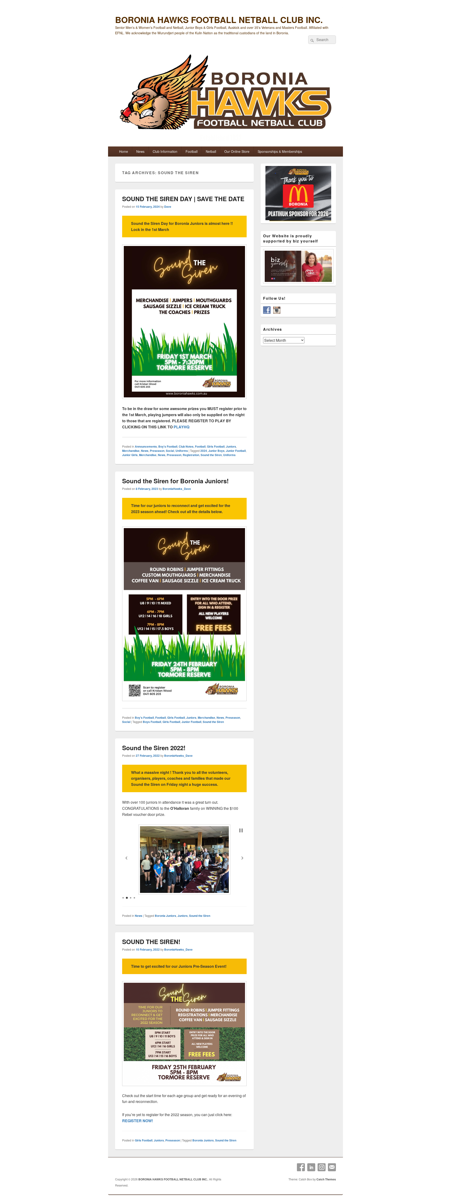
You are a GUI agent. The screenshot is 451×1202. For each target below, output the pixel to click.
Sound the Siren (211, 455)
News (140, 151)
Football (192, 151)
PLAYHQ (181, 427)
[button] (126, 857)
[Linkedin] (311, 1167)
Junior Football (236, 451)
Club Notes (186, 446)
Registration (191, 455)
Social (170, 451)
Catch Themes (326, 1179)
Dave (167, 206)
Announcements (146, 446)
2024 (203, 451)
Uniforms (181, 451)
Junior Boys (216, 451)
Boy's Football (167, 446)
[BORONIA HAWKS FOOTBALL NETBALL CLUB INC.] (225, 99)
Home (123, 151)
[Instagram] (322, 1167)
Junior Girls (130, 455)
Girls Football (216, 446)
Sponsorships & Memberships (280, 151)
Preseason (157, 451)
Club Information (165, 151)
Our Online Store (236, 151)
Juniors (231, 446)
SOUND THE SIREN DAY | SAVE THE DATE (183, 198)
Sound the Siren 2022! (154, 747)
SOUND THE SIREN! (151, 941)
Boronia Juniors (165, 916)
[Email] (332, 1167)
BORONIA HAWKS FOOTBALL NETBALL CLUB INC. (219, 19)
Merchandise (131, 451)
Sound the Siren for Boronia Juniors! (175, 480)
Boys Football (152, 722)
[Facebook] (301, 1167)
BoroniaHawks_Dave (177, 489)
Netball (211, 151)
